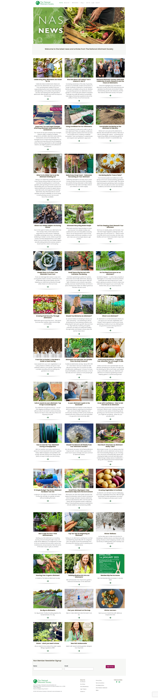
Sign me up (110, 666)
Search (98, 3)
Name (35, 666)
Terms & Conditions (100, 683)
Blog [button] (82, 3)
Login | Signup (83, 689)
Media (97, 690)
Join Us (88, 3)
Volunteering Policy (100, 685)
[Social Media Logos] (117, 682)
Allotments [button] (75, 3)
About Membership (84, 686)
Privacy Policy (99, 680)
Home (61, 3)
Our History (82, 684)
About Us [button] (67, 3)
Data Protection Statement (101, 687)
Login (92, 3)
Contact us (82, 691)
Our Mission (82, 681)
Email (66, 666)
